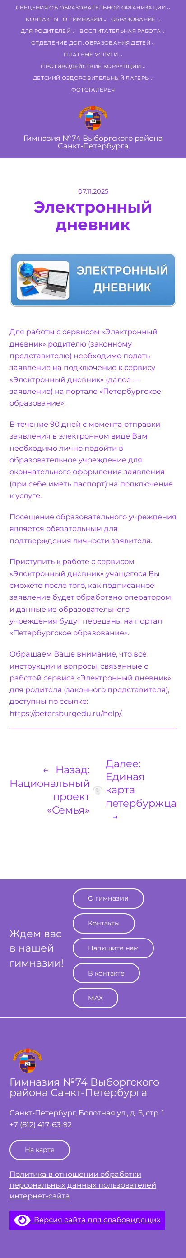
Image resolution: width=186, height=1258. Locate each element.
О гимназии (108, 898)
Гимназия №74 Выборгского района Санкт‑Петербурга (93, 142)
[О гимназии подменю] (105, 20)
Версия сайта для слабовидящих (95, 1219)
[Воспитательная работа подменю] (163, 31)
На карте (40, 1150)
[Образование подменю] (158, 20)
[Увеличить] (164, 263)
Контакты (104, 923)
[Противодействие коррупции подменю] (143, 67)
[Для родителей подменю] (73, 31)
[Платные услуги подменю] (120, 55)
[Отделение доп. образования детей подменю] (153, 43)
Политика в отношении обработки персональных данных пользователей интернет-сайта (82, 1185)
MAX (95, 998)
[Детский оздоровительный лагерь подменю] (151, 78)
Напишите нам (113, 948)
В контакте (106, 973)
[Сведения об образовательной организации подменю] (168, 8)
